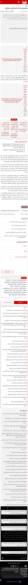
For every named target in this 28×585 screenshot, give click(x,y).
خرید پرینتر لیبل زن (19, 290)
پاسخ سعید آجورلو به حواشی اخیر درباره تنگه (17, 391)
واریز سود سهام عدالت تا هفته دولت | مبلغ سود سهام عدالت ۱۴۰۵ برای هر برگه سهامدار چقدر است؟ (14, 350)
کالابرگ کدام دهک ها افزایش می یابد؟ (23, 130)
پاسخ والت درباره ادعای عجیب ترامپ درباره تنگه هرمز (15, 320)
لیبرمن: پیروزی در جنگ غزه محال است (17, 222)
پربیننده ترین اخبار (7, 302)
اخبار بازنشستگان (8, 280)
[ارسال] (3, 11)
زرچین (12, 288)
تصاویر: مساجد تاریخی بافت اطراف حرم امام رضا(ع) (16, 360)
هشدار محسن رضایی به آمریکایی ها (19, 383)
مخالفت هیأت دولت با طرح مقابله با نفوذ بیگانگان (16, 365)
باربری (14, 290)
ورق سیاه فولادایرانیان (6, 288)
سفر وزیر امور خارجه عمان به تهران (19, 341)
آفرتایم (11, 290)
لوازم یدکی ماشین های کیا (8, 292)
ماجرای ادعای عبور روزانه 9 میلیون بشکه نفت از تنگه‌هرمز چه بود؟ (14, 405)
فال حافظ (24, 284)
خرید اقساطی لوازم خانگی (22, 280)
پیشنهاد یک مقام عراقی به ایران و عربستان (17, 368)
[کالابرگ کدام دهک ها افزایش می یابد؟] (23, 125)
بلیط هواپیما (24, 292)
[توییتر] (24, 214)
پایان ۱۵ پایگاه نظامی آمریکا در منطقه (18, 401)
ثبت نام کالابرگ (16, 286)
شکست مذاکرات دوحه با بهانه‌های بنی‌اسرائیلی (15, 232)
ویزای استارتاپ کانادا (14, 282)
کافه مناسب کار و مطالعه (12, 284)
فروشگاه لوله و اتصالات (17, 292)
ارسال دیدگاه (7, 272)
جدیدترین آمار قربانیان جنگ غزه (18, 225)
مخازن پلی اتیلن (7, 282)
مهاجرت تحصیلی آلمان (22, 282)
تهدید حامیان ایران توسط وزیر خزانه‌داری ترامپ (16, 344)
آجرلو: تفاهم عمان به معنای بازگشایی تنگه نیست (16, 354)
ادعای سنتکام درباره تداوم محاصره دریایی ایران (17, 388)
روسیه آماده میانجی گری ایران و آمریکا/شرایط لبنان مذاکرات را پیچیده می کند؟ (14, 333)
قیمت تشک (14, 280)
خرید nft (11, 286)
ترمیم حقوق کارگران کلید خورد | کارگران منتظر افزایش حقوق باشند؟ (14, 316)
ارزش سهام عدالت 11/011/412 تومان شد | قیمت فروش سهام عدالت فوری (5, 134)
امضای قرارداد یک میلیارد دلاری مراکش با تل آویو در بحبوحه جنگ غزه (14, 236)
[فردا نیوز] (24, 2)
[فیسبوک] (22, 214)
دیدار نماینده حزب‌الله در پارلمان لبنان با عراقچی (16, 394)
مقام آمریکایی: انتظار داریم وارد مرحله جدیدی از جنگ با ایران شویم (14, 398)
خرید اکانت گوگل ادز (22, 288)
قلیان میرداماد (19, 284)
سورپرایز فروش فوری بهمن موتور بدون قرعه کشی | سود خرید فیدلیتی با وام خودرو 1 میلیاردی (10, 569)
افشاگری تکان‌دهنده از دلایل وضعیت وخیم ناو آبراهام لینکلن (14, 386)
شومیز (10, 294)
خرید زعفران (16, 288)
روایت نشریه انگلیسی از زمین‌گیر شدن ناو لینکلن (16, 357)
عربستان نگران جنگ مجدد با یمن (18, 229)
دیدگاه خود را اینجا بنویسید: (21, 257)
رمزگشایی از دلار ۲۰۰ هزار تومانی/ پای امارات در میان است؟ (14, 313)
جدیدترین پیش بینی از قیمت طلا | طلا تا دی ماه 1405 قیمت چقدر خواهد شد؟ (14, 372)
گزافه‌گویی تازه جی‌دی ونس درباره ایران (18, 347)
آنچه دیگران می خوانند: (20, 142)
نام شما (25, 246)
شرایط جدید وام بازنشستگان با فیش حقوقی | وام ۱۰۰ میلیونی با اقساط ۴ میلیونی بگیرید (14, 135)
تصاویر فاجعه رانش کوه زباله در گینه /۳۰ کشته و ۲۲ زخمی (14, 329)
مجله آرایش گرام (23, 286)
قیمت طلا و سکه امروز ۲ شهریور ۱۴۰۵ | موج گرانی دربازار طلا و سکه (14, 337)
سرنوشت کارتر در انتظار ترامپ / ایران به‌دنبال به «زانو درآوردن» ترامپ (13, 306)
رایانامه (25, 251)
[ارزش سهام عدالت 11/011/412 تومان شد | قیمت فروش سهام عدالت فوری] (5, 126)
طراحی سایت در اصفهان (22, 294)
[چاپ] (1, 11)
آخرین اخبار (20, 302)
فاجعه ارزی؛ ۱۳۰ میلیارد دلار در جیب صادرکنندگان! (16, 310)
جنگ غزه (23, 207)
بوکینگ (24, 290)
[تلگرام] (26, 214)
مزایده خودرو (7, 290)
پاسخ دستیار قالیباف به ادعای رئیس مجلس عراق (16, 380)
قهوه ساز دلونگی (14, 294)
